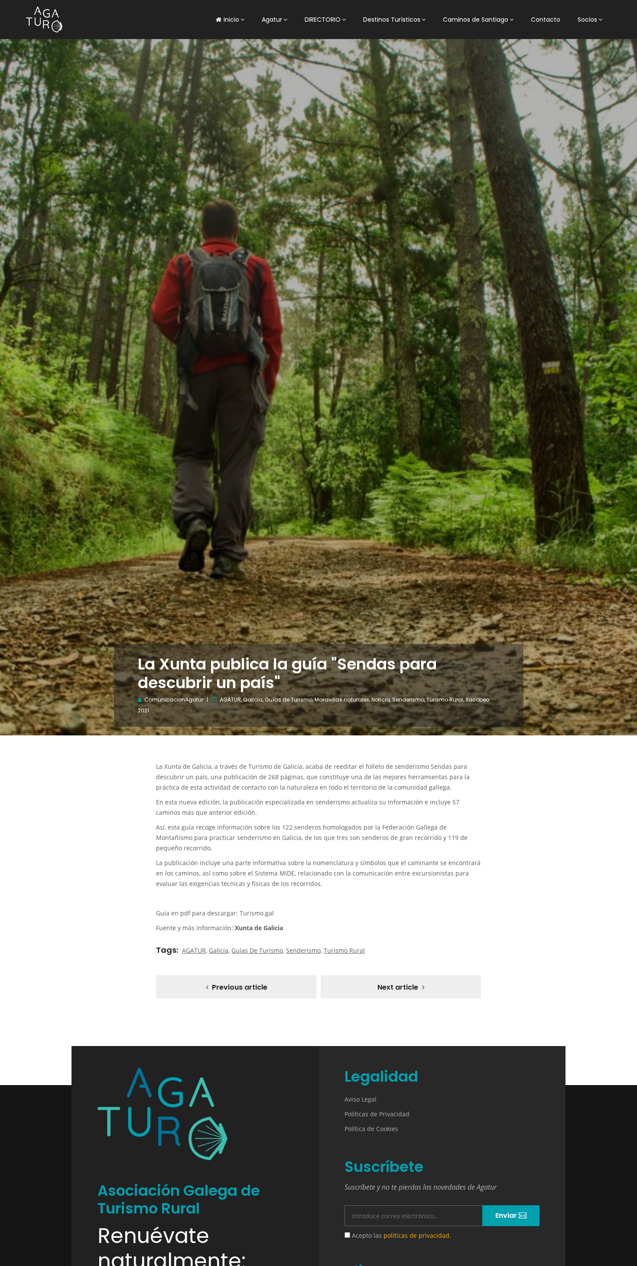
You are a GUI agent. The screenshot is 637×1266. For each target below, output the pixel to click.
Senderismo (408, 699)
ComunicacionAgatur (173, 699)
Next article (397, 987)
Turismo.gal (257, 913)
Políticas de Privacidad (377, 1114)
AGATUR (230, 699)
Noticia (380, 699)
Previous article (239, 987)
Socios (587, 19)
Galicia (253, 699)
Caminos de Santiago (475, 19)
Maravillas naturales (342, 699)
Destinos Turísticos (391, 19)
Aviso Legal (360, 1099)
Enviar (507, 1215)
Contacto (545, 19)
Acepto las (400, 1235)
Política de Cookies (371, 1129)
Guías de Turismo (288, 699)
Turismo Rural (444, 699)
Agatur (272, 19)
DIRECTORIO (323, 19)
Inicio (231, 19)
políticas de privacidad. (417, 1235)
